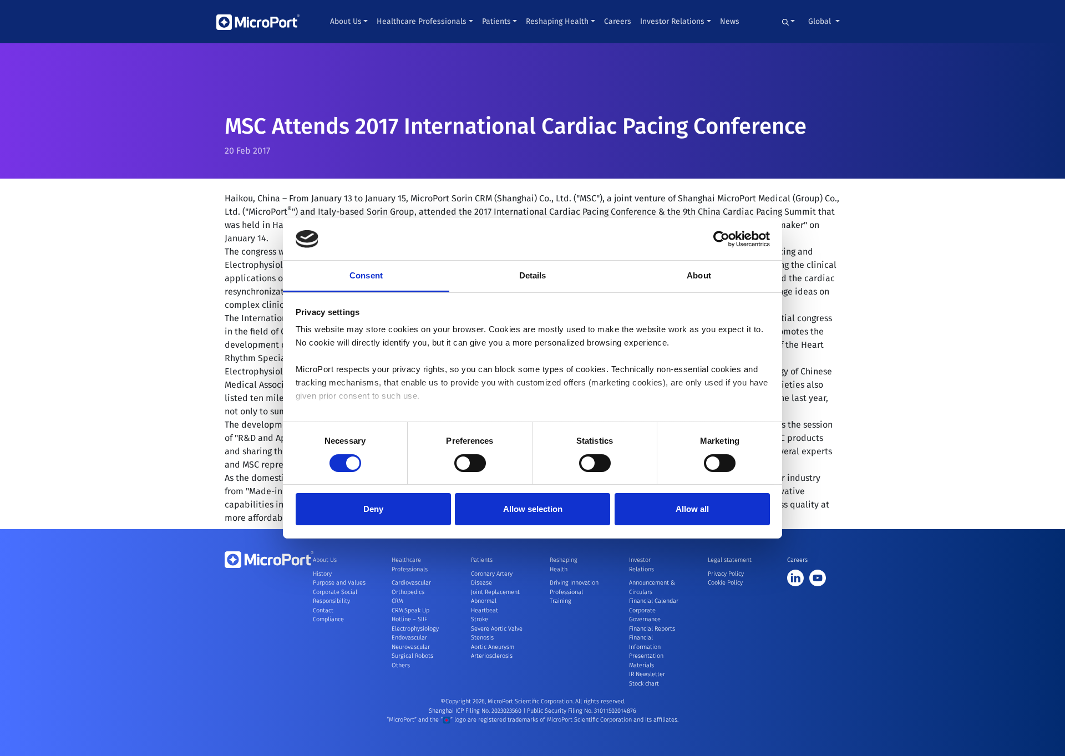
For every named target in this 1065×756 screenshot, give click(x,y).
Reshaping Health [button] (557, 21)
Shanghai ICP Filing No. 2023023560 (476, 710)
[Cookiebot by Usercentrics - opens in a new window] (721, 239)
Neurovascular (411, 647)
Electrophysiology (415, 628)
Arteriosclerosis (492, 655)
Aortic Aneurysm (492, 647)
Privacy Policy (726, 573)
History (322, 573)
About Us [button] (346, 21)
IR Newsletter (647, 674)
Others (401, 665)
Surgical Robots (412, 655)
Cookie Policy (725, 582)
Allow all (692, 509)
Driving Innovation (574, 582)
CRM (397, 601)
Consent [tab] (366, 275)
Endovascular (409, 637)
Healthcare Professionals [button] (421, 21)
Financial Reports (652, 628)
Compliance (328, 619)
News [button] (729, 21)
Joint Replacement (495, 592)
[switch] (470, 463)
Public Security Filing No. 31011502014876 (581, 710)
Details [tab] (532, 275)
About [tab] (699, 275)
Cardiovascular (411, 582)
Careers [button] (617, 21)
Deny (373, 509)
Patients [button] (496, 21)
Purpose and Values (339, 582)
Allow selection (532, 509)
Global (820, 21)
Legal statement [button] (730, 560)
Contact (323, 610)
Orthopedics (408, 592)
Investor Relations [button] (672, 21)
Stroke (479, 619)
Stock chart (644, 683)
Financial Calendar (653, 601)
